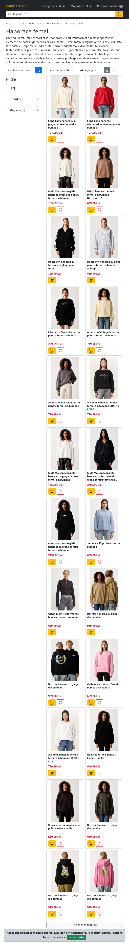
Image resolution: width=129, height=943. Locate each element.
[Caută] (119, 14)
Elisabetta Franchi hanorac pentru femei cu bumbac (64, 334)
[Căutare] (38, 70)
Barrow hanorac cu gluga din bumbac (102, 615)
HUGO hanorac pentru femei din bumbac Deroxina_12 (100, 195)
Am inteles (78, 937)
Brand (16, 99)
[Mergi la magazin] (52, 139)
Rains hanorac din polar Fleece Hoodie (101, 756)
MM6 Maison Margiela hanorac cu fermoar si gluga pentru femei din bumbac (101, 476)
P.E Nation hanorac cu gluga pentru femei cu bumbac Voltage (104, 265)
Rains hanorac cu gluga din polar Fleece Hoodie (64, 826)
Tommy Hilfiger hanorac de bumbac (103, 545)
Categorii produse (53, 6)
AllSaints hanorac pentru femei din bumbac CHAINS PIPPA (103, 406)
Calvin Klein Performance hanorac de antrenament (63, 615)
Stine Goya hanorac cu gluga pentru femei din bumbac (62, 124)
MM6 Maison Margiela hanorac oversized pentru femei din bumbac (63, 195)
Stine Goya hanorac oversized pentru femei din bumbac (103, 124)
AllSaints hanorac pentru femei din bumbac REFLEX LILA (63, 758)
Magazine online (81, 6)
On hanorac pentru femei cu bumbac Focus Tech (104, 686)
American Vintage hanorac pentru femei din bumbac (103, 334)
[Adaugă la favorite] (60, 139)
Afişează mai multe (85, 925)
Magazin (17, 110)
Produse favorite (107, 6)
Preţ (12, 88)
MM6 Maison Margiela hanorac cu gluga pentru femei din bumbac (63, 476)
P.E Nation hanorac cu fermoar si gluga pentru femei (62, 265)
